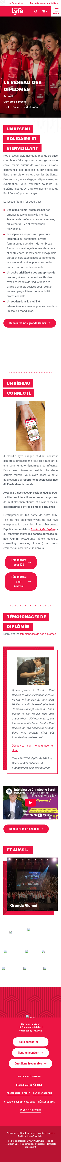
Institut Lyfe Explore (43, 529)
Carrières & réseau (15, 102)
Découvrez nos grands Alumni (27, 323)
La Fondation (16, 3)
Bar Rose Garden (42, 1093)
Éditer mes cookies (15, 1133)
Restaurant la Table (18, 1093)
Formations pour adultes (44, 3)
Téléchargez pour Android (19, 581)
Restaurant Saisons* (29, 1076)
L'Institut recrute (30, 1110)
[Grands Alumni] (30, 884)
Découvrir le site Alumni (24, 829)
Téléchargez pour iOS (19, 562)
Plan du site (30, 1133)
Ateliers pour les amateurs (19, 1101)
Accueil (8, 96)
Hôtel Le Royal (46, 1101)
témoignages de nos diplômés (38, 634)
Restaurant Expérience (29, 1085)
